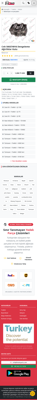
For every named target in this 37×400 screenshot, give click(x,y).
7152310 (13, 64)
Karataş (16, 193)
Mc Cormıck (28, 201)
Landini (7, 197)
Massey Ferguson (16, 201)
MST (5, 205)
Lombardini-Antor (27, 197)
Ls (6, 201)
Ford (6, 189)
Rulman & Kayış (6, 319)
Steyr (11, 209)
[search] (23, 3)
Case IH (31, 181)
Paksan (23, 205)
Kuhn (31, 193)
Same (5, 209)
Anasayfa (6, 9)
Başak (23, 181)
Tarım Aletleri (21, 209)
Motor (20, 9)
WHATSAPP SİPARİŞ (19, 80)
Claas (12, 185)
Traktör (13, 9)
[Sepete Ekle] (30, 73)
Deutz (19, 185)
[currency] (28, 3)
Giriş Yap (23, 310)
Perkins (31, 205)
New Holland (13, 205)
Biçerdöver (4, 313)
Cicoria (5, 185)
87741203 (5, 64)
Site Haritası (24, 319)
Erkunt (26, 185)
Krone (24, 193)
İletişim (22, 313)
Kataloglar (23, 316)
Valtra (14, 213)
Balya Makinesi (6, 316)
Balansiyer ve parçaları (11, 11)
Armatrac (15, 181)
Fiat (33, 185)
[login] (34, 3)
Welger (22, 213)
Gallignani (15, 189)
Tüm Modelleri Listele (19, 161)
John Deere (7, 193)
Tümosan (31, 209)
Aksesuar (6, 181)
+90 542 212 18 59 (20, 366)
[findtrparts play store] (18, 373)
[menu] (2, 3)
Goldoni (23, 189)
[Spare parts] (10, 3)
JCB (31, 189)
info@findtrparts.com (19, 362)
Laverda (15, 197)
